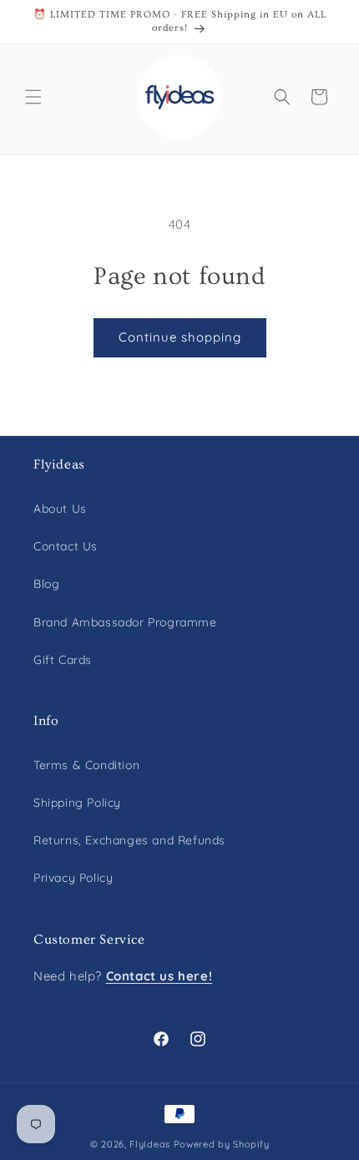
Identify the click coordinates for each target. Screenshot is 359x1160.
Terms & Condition (86, 764)
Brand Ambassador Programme (125, 622)
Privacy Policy (73, 877)
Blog (46, 583)
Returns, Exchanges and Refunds (129, 840)
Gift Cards (62, 659)
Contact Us (65, 546)
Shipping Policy (77, 802)
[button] (33, 97)
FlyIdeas (149, 1144)
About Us (60, 508)
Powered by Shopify (222, 1144)
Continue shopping (180, 337)
